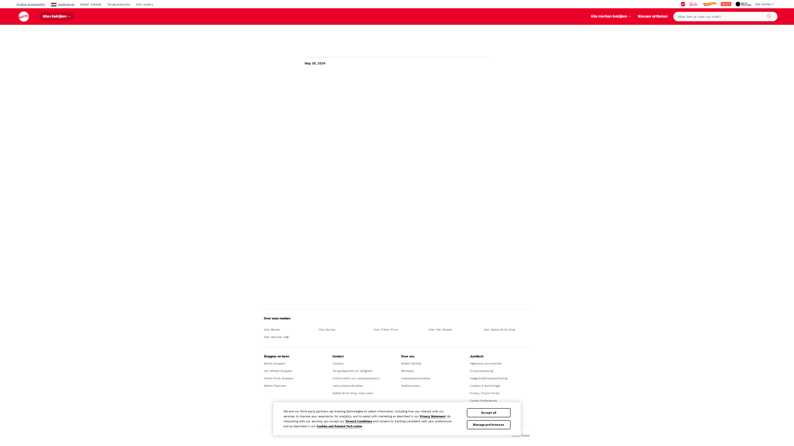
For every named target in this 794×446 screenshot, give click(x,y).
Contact (338, 356)
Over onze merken (277, 318)
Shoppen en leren (276, 356)
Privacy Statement (433, 416)
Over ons (407, 356)
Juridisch (476, 356)
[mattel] (683, 4)
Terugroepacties (118, 4)
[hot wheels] (709, 4)
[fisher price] (726, 4)
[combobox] (725, 16)
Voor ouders (144, 4)
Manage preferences (488, 424)
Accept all (488, 412)
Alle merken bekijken (609, 16)
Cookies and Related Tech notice (339, 426)
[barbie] (694, 4)
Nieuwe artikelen (653, 16)
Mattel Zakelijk (91, 4)
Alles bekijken (55, 16)
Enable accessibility (31, 4)
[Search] (768, 16)
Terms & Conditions (358, 421)
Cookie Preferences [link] (483, 400)
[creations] (743, 4)
